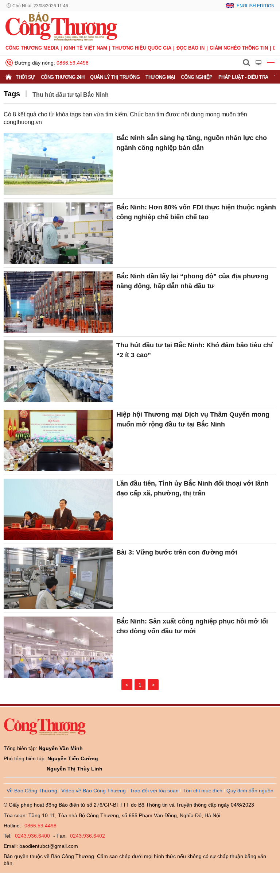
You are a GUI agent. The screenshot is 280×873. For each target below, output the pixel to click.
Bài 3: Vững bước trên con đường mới (176, 552)
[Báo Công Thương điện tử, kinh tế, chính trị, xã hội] (61, 26)
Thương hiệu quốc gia (141, 48)
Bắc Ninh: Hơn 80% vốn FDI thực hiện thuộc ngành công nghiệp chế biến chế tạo (196, 212)
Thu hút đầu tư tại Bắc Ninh (70, 95)
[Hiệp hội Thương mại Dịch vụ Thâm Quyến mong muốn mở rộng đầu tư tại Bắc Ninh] (58, 440)
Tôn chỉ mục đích (202, 790)
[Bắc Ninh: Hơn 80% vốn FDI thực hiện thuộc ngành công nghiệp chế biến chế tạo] (58, 233)
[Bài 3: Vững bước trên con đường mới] (58, 578)
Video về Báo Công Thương (93, 790)
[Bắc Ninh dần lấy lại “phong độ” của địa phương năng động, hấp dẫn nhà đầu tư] (58, 302)
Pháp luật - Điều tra (243, 77)
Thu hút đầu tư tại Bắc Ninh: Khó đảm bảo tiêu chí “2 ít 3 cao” (194, 350)
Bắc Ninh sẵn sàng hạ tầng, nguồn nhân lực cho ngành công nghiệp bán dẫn (191, 142)
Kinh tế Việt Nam (85, 48)
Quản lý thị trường (115, 77)
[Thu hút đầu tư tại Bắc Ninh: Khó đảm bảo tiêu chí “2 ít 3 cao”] (58, 371)
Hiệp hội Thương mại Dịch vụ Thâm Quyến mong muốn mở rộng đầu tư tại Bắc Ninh (192, 419)
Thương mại (160, 77)
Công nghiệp (197, 77)
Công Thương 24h (63, 77)
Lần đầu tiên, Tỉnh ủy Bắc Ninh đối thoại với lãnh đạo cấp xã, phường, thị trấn (192, 488)
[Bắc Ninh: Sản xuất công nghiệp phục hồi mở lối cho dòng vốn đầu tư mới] (58, 647)
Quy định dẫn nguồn (249, 790)
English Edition (256, 5)
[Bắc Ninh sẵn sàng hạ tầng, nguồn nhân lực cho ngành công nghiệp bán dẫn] (58, 163)
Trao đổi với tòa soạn (154, 790)
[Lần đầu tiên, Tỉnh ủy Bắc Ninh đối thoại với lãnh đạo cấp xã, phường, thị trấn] (58, 509)
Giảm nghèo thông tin (239, 48)
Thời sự (25, 77)
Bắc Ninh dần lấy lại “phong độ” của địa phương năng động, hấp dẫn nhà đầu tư (192, 281)
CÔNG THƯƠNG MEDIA (32, 48)
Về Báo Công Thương (32, 790)
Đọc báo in (190, 48)
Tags (12, 94)
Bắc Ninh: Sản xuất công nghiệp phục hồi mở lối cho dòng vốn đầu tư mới (192, 626)
